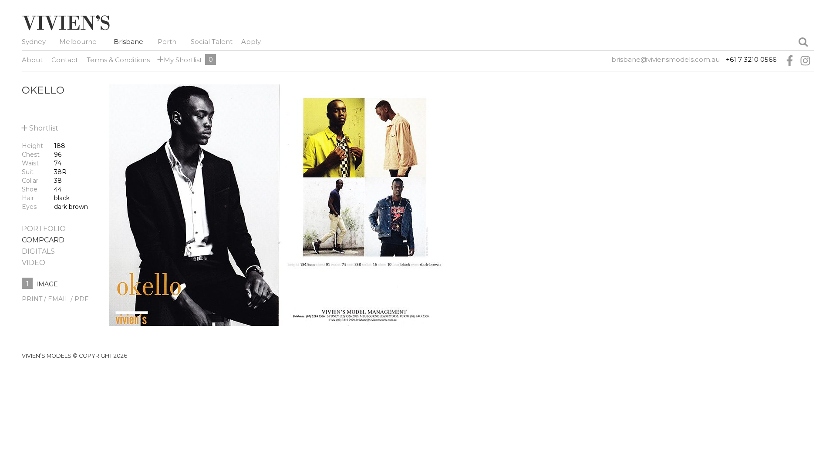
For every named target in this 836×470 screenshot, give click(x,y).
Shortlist (40, 126)
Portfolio (44, 229)
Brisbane (128, 41)
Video (33, 262)
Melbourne (78, 41)
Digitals (38, 251)
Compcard (43, 240)
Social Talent (212, 41)
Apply (251, 41)
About (32, 60)
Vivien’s (66, 22)
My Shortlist (181, 59)
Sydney (34, 41)
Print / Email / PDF (55, 299)
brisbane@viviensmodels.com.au (665, 59)
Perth (167, 41)
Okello (43, 90)
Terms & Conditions (118, 60)
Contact (64, 60)
